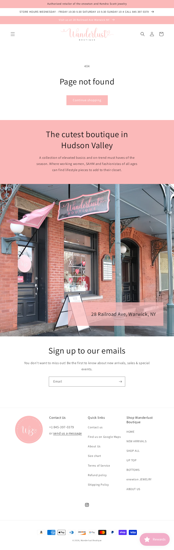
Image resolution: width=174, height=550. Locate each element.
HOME (130, 432)
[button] (12, 34)
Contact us (95, 427)
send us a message (67, 433)
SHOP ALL (133, 451)
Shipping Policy (98, 484)
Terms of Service (99, 465)
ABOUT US (133, 489)
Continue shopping (87, 100)
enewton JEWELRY (139, 479)
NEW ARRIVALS (136, 441)
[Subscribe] (120, 382)
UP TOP (131, 460)
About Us (94, 446)
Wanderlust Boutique (91, 540)
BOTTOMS (132, 470)
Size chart (94, 456)
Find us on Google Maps (104, 437)
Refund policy (97, 475)
